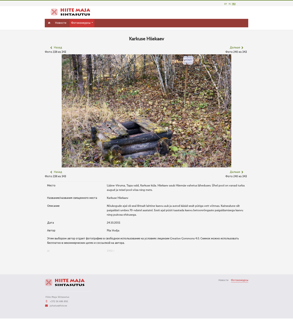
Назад (58, 47)
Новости (60, 23)
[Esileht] (70, 15)
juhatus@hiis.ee (58, 306)
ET (225, 4)
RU (233, 4)
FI (230, 4)
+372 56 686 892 (59, 301)
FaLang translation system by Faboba (56, 267)
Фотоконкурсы (81, 23)
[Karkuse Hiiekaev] (146, 165)
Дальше (235, 47)
